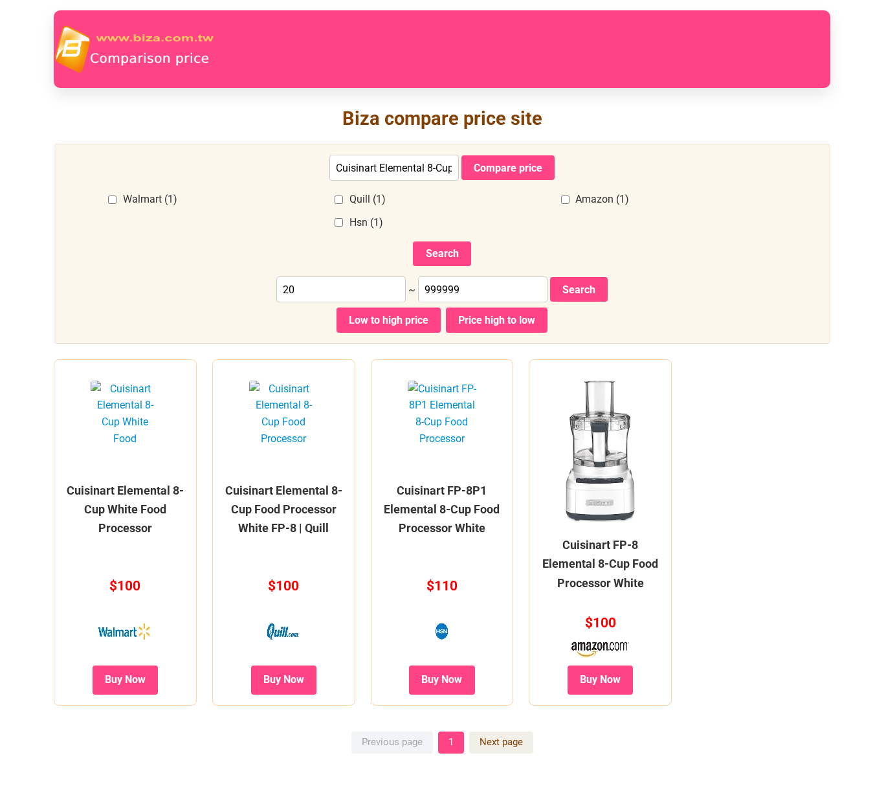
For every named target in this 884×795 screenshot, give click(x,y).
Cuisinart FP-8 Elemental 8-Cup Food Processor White (600, 564)
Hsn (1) (366, 222)
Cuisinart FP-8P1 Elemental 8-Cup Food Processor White (442, 509)
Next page (501, 742)
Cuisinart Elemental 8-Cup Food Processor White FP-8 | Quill (283, 509)
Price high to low (496, 320)
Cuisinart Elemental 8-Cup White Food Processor (125, 509)
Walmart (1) (150, 199)
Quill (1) (367, 199)
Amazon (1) (602, 199)
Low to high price (388, 320)
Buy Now (125, 679)
